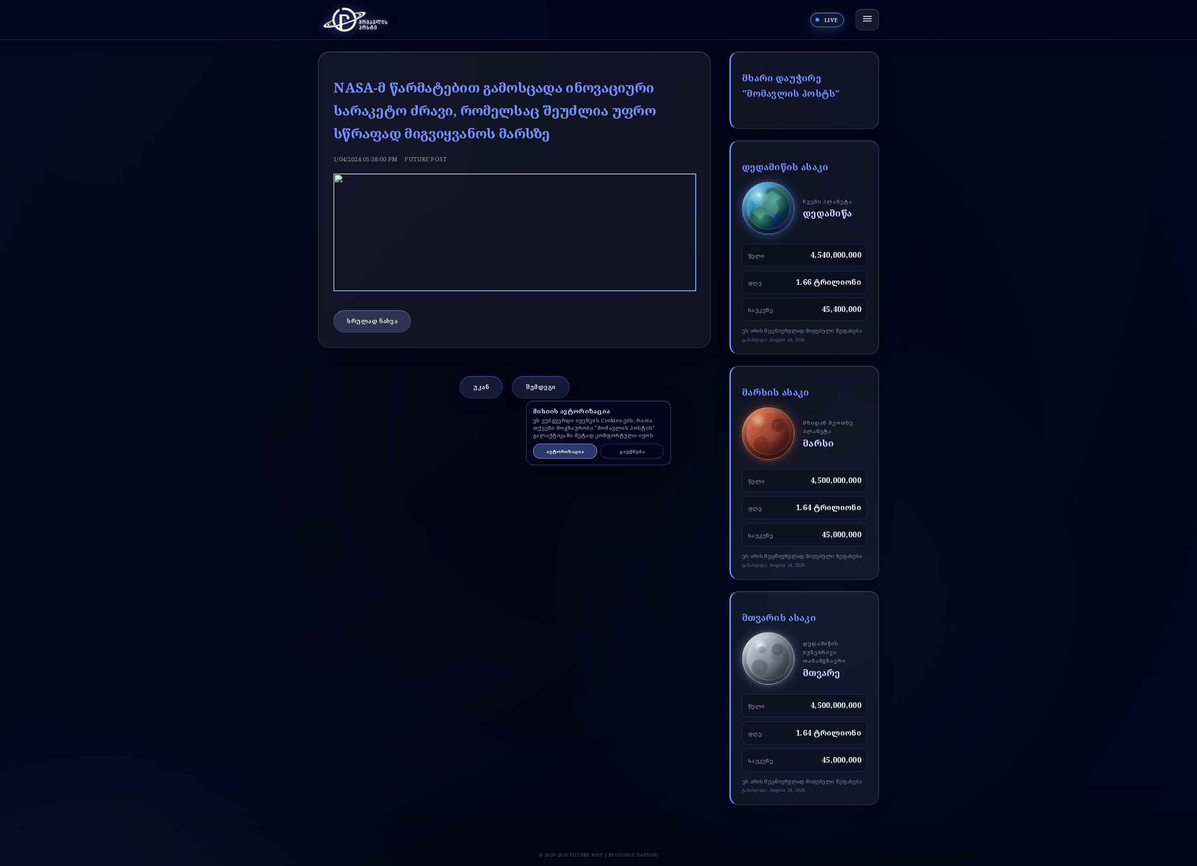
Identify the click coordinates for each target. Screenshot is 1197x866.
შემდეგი (541, 386)
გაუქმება (632, 451)
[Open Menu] (867, 19)
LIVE (831, 19)
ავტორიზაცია (565, 451)
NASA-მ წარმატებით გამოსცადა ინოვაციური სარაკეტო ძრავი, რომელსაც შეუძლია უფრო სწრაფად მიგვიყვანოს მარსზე (494, 110)
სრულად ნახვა (372, 321)
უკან (481, 386)
